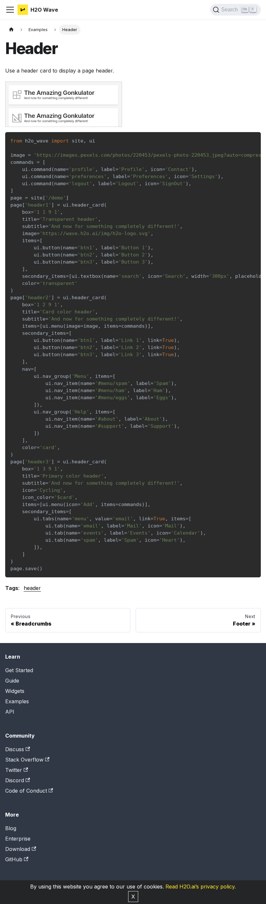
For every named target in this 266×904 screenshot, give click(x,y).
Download (17, 849)
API (9, 711)
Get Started (19, 670)
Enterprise (17, 838)
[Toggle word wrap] (241, 140)
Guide (12, 680)
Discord (14, 780)
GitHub (13, 859)
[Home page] (11, 30)
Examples (17, 701)
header (32, 588)
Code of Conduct (26, 790)
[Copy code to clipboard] (253, 140)
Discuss (14, 749)
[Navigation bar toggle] (10, 10)
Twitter (13, 770)
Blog (10, 828)
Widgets (14, 691)
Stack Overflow (24, 759)
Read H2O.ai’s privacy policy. (200, 886)
